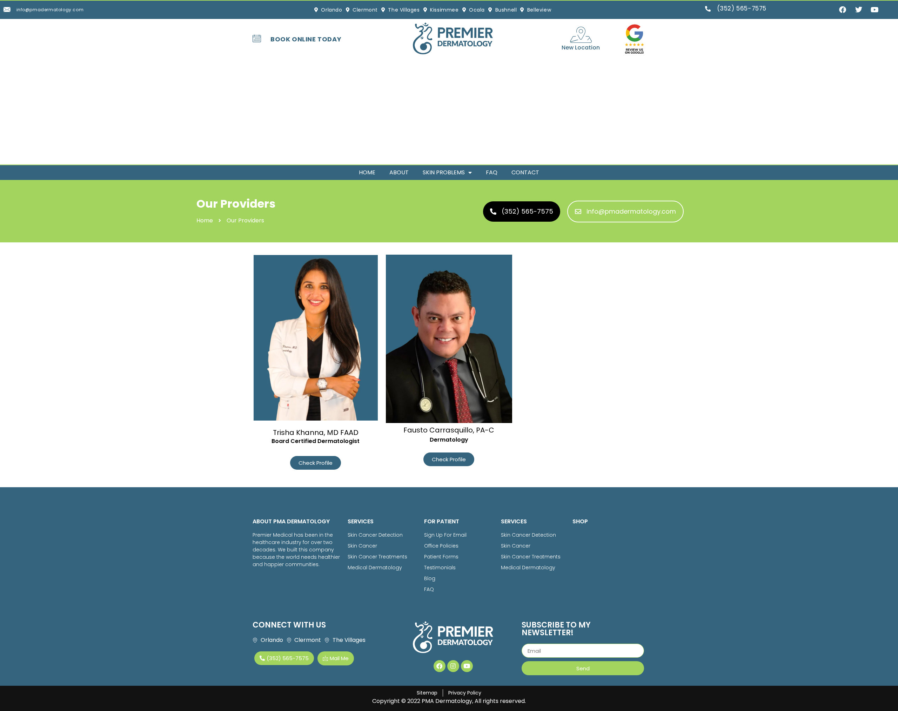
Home (367, 172)
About (399, 172)
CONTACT (525, 172)
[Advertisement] (449, 112)
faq (491, 172)
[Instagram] (453, 666)
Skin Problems (444, 172)
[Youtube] (467, 666)
